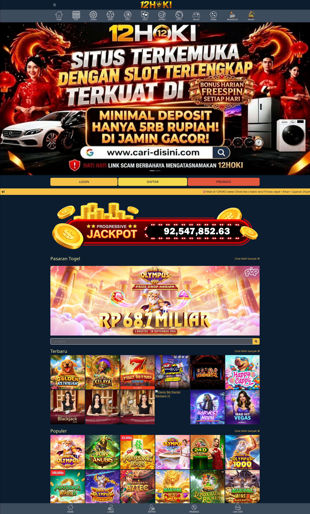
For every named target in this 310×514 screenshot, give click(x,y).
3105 (108, 272)
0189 (85, 272)
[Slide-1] (157, 171)
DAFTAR (153, 182)
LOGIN (84, 182)
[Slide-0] (152, 171)
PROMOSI (223, 182)
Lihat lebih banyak (246, 258)
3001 (61, 272)
